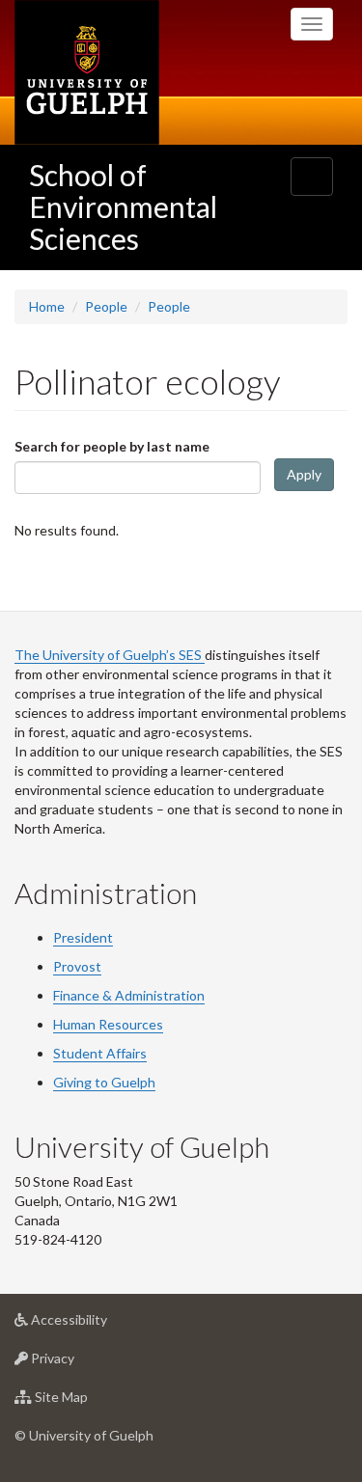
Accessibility (98, 1324)
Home (47, 306)
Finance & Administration (129, 995)
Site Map (90, 1401)
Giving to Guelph (104, 1082)
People (106, 306)
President (83, 937)
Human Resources (108, 1024)
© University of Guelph (83, 1435)
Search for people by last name (111, 446)
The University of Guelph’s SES (109, 654)
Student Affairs (100, 1053)
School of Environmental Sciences (123, 206)
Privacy (81, 1363)
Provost (77, 966)
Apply (304, 474)
